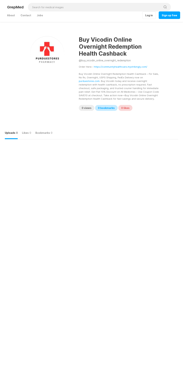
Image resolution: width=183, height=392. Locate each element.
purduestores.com (89, 81)
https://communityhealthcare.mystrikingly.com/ (120, 66)
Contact (26, 15)
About (11, 15)
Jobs (40, 15)
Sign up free (169, 15)
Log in (149, 15)
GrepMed (15, 7)
